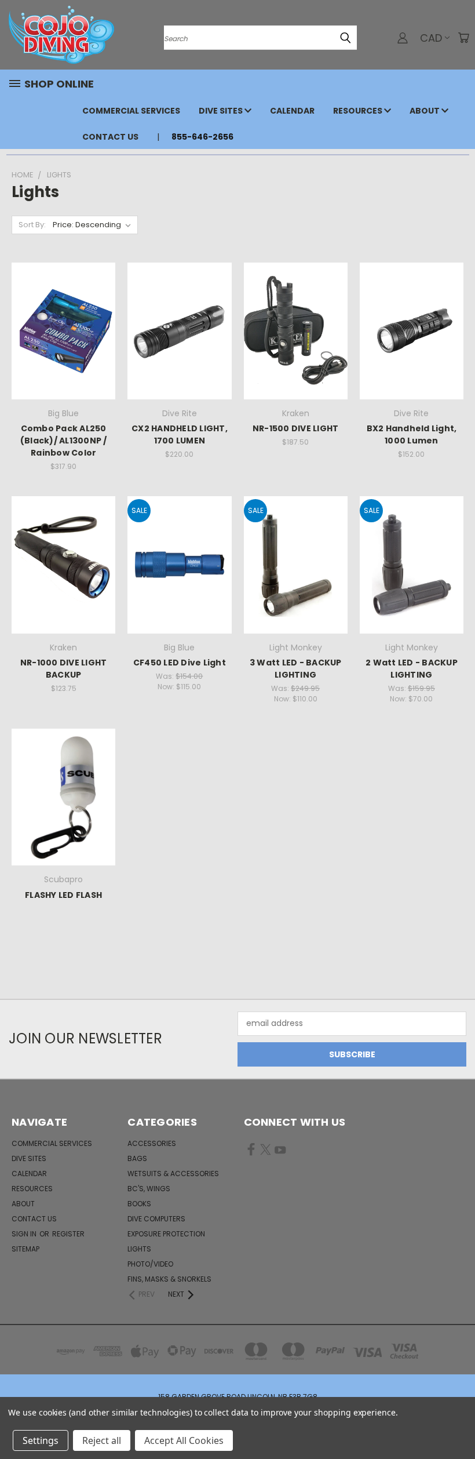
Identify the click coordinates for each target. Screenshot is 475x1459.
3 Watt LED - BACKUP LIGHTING (296, 669)
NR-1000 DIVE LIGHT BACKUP (63, 669)
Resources (358, 111)
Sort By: (32, 224)
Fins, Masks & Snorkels (169, 1279)
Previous (457, 1423)
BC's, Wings (148, 1189)
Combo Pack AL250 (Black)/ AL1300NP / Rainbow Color (63, 441)
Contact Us (110, 137)
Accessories (151, 1143)
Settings (41, 1440)
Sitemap (25, 1249)
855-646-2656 (202, 137)
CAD (431, 38)
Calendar (292, 111)
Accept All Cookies (184, 1440)
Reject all (101, 1440)
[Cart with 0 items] (463, 37)
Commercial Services (131, 111)
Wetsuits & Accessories (173, 1173)
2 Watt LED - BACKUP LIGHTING (412, 669)
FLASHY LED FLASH (63, 895)
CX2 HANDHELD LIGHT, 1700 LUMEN (179, 434)
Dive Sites (221, 111)
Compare (60, 329)
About (425, 111)
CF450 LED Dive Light (179, 662)
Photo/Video (150, 1264)
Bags (137, 1158)
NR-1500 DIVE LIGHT (296, 428)
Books (139, 1204)
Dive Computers (156, 1219)
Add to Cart (63, 351)
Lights (139, 1249)
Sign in (25, 1234)
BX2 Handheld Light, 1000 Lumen (412, 434)
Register (68, 1234)
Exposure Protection (166, 1234)
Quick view (63, 307)
